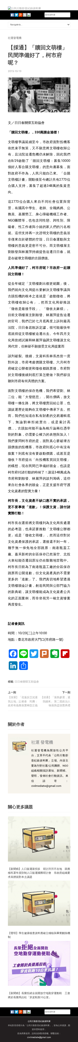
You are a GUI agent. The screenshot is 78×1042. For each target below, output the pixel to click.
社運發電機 (14, 37)
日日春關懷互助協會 (27, 681)
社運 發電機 (42, 742)
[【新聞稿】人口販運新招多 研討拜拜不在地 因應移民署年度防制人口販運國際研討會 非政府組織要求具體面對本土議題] (39, 838)
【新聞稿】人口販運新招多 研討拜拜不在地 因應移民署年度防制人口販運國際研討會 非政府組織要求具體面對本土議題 (39, 873)
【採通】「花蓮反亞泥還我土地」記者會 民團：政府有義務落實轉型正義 (23, 701)
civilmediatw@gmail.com (39, 1037)
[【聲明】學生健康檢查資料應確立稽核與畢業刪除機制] (39, 902)
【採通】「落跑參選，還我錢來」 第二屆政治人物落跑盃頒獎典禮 (55, 701)
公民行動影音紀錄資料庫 (39, 1021)
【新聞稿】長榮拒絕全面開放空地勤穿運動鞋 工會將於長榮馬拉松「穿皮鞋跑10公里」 (39, 995)
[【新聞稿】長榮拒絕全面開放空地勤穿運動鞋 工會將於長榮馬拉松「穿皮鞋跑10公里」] (39, 963)
